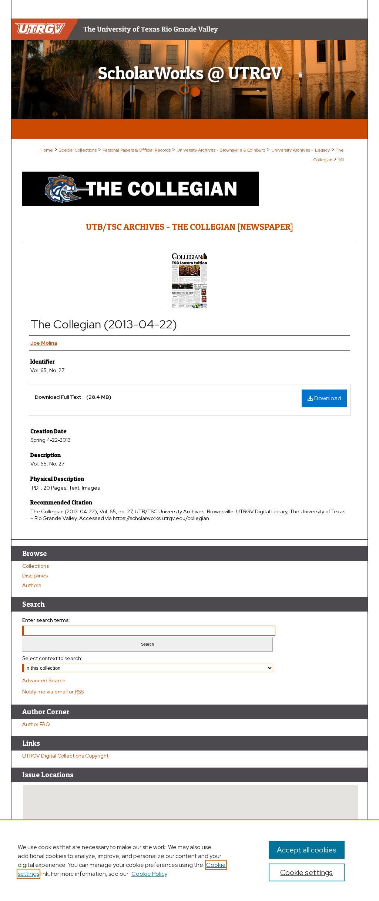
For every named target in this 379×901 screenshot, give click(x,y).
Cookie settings (306, 872)
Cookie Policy (149, 874)
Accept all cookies (306, 850)
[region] (189, 860)
